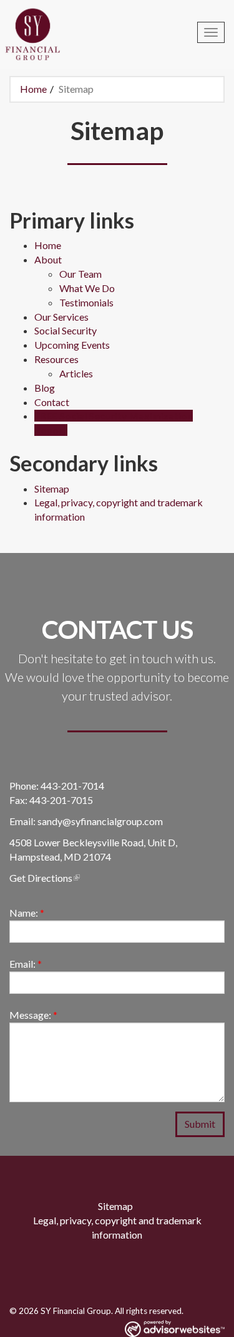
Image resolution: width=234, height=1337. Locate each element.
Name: (26, 913)
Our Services (61, 317)
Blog (44, 388)
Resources (56, 359)
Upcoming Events (72, 345)
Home (33, 89)
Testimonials (86, 302)
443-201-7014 (72, 785)
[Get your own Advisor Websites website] (175, 1328)
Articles (76, 373)
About (48, 259)
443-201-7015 (61, 800)
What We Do (87, 288)
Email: (25, 964)
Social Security (65, 330)
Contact (51, 402)
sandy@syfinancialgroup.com (100, 821)
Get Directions (40, 878)
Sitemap (51, 488)
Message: (33, 1015)
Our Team (80, 274)
